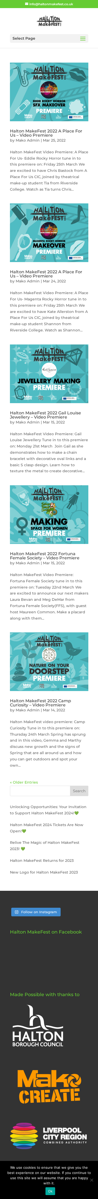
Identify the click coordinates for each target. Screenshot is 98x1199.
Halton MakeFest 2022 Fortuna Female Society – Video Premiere (44, 555)
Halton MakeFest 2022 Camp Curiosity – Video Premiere (40, 702)
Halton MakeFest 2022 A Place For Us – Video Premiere (46, 133)
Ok (50, 1191)
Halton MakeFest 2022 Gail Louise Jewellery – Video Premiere (45, 415)
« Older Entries (24, 782)
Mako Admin (28, 140)
